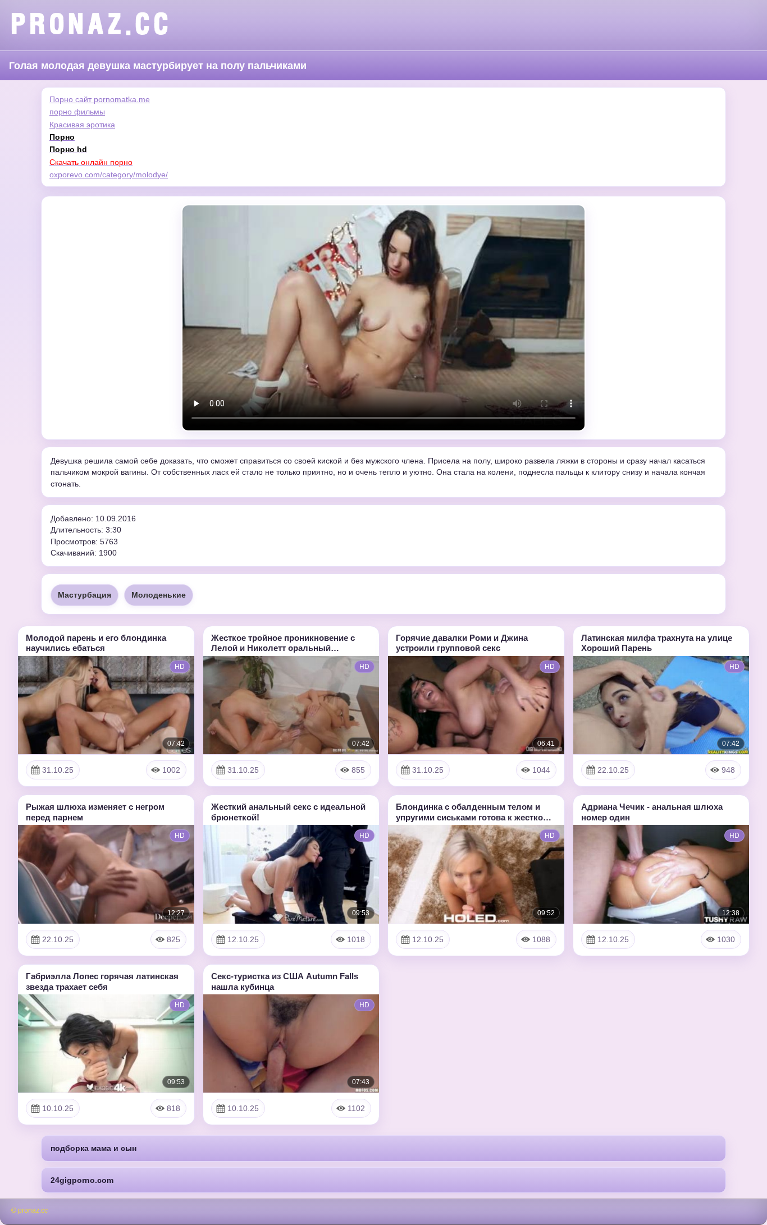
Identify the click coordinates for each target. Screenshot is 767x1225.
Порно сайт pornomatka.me (99, 99)
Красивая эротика (82, 124)
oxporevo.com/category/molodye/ (108, 174)
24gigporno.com (82, 1180)
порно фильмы (77, 111)
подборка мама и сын (93, 1148)
